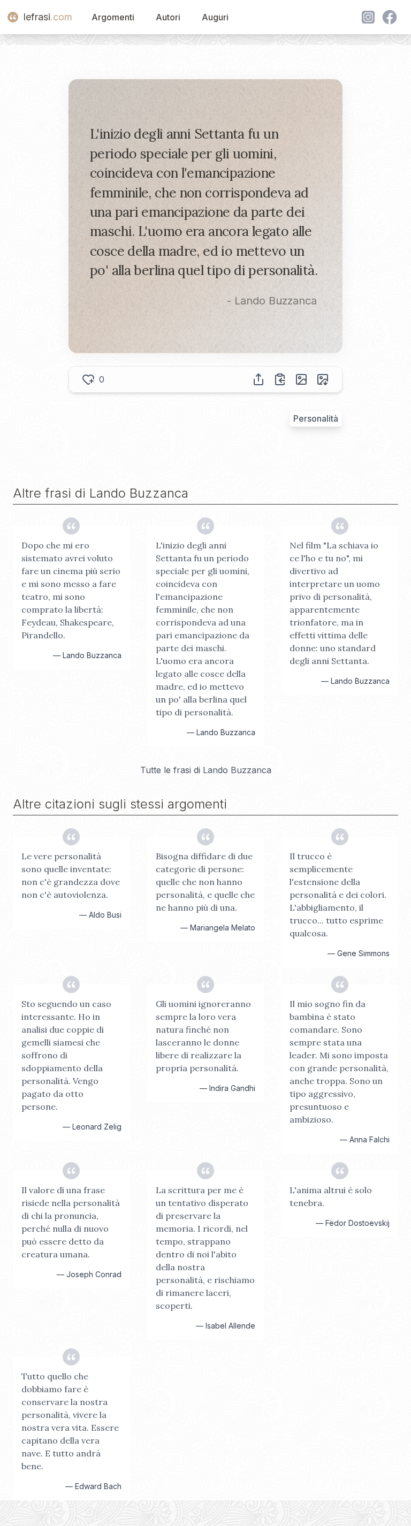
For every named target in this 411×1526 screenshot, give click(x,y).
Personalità (315, 418)
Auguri (215, 17)
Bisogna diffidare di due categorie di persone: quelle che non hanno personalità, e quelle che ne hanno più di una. (205, 882)
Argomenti (113, 17)
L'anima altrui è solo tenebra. (331, 1196)
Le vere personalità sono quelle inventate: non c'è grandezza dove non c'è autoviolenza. (70, 875)
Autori (168, 17)
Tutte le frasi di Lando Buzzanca (205, 770)
